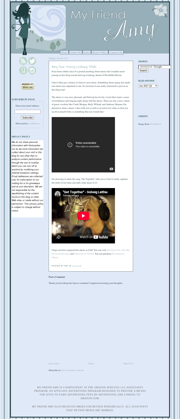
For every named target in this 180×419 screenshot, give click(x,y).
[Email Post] (82, 266)
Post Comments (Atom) (73, 370)
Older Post (128, 363)
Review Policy (99, 52)
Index (87, 52)
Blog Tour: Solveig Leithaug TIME (74, 67)
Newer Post (54, 363)
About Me (75, 52)
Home (64, 52)
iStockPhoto (155, 123)
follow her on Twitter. (84, 253)
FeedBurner (34, 123)
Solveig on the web (116, 250)
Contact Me (116, 52)
